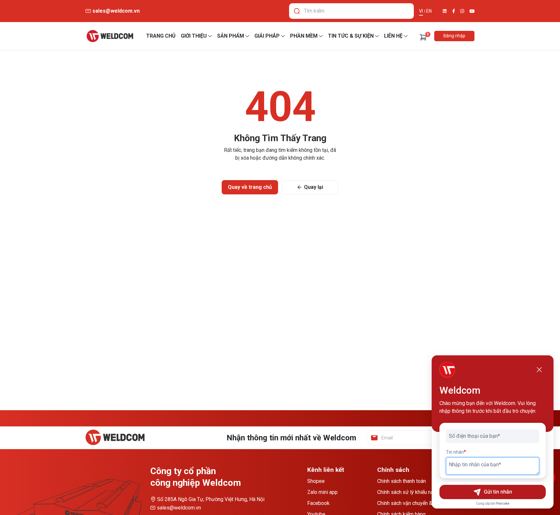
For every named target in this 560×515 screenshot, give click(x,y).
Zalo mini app (322, 492)
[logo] (110, 36)
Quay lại (313, 187)
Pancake (502, 503)
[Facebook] (453, 11)
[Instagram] (462, 11)
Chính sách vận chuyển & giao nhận (416, 503)
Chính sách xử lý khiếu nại (406, 492)
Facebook (318, 503)
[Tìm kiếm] (297, 11)
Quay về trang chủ (250, 187)
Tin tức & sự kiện (351, 36)
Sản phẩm (230, 36)
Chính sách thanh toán (401, 481)
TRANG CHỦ (161, 36)
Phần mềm (304, 36)
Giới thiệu (194, 36)
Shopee (316, 481)
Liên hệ (393, 36)
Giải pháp (267, 36)
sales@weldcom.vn (179, 508)
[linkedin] (444, 11)
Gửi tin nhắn (498, 492)
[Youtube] (472, 11)
